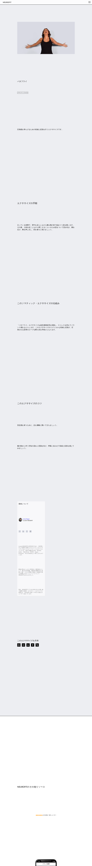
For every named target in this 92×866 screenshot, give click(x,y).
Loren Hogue (26, 519)
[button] (89, 2)
